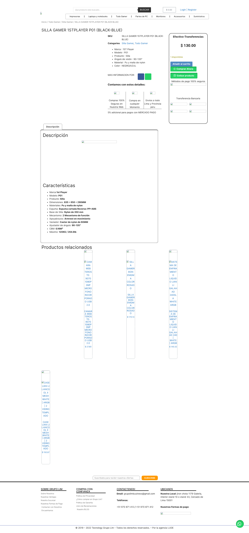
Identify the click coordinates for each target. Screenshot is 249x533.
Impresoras (75, 16)
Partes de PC (142, 16)
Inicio (44, 22)
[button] (183, 69)
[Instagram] (205, 3)
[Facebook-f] (199, 3)
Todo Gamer (121, 16)
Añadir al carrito (181, 64)
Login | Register (188, 9)
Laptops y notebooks (98, 16)
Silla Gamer (67, 22)
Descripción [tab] (52, 126)
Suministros (199, 16)
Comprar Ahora (185, 69)
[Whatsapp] (148, 76)
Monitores (160, 16)
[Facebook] (141, 76)
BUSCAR (144, 9)
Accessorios (179, 16)
